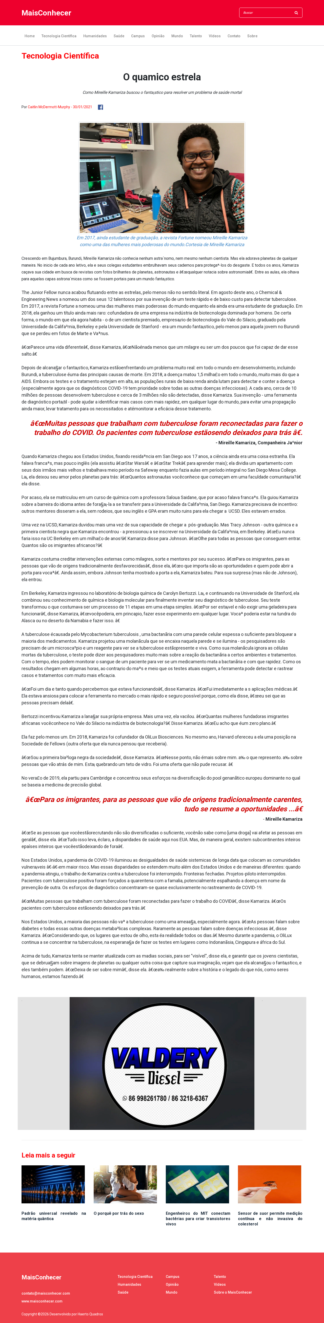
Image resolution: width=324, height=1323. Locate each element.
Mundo (177, 36)
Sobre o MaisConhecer (233, 1292)
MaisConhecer (46, 12)
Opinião (158, 36)
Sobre (252, 36)
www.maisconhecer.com (42, 1301)
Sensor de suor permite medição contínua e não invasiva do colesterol (270, 1218)
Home (30, 36)
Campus (138, 36)
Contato (234, 36)
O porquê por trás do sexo (119, 1213)
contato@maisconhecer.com (46, 1293)
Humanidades (95, 36)
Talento (196, 36)
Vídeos (215, 36)
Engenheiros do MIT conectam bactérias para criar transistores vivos (198, 1218)
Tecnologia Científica (59, 36)
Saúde (119, 36)
